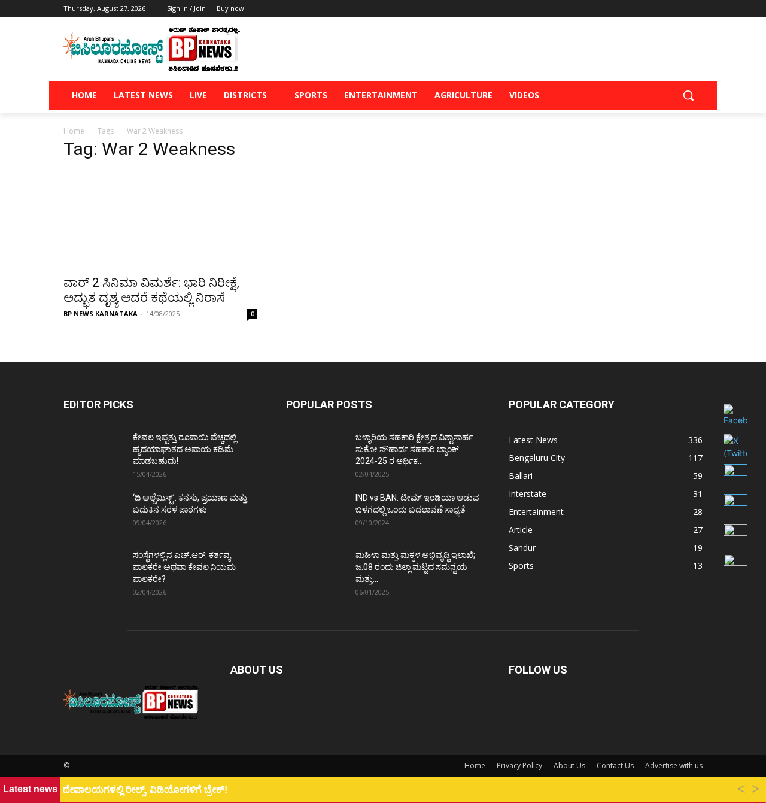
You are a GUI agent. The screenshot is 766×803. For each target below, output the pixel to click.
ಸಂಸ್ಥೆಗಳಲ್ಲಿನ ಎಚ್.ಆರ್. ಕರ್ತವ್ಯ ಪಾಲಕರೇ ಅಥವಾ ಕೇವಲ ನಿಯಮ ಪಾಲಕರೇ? (184, 567)
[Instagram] (646, 9)
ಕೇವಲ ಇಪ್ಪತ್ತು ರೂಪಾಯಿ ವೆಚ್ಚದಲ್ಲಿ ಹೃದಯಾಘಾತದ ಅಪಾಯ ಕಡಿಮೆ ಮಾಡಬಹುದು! (184, 449)
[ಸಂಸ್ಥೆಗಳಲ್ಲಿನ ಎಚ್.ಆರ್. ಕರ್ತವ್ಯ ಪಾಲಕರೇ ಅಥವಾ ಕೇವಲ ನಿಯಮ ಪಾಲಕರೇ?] (93, 570)
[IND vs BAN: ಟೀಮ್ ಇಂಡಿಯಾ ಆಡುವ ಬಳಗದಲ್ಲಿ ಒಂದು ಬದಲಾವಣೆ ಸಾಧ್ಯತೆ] (316, 513)
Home (73, 131)
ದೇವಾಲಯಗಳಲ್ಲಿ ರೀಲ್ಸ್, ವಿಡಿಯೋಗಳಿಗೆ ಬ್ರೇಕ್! (145, 789)
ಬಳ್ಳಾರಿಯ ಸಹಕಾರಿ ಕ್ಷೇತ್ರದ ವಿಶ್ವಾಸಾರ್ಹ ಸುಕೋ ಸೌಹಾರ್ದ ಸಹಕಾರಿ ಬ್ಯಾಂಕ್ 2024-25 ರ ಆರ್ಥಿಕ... (414, 449)
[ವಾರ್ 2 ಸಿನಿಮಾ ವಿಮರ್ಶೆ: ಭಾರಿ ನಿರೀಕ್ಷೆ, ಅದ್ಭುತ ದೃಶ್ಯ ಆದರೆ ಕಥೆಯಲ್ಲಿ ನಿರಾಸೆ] (160, 220)
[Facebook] (629, 9)
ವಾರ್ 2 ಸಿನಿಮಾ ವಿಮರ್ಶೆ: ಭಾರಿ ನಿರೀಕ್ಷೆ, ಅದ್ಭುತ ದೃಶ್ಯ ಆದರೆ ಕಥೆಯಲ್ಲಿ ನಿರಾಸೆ (151, 290)
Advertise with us (674, 765)
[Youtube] (696, 9)
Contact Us (615, 765)
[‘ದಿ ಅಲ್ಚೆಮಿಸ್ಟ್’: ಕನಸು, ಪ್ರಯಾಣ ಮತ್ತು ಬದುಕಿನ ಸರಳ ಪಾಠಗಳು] (93, 513)
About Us (569, 765)
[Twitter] (663, 9)
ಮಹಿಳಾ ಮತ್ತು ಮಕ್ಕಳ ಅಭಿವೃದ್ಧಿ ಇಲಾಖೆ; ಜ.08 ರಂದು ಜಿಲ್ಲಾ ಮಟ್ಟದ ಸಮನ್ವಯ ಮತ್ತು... (415, 567)
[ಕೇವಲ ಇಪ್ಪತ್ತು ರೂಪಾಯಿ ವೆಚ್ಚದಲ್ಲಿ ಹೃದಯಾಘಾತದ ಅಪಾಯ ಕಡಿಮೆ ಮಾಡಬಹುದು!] (93, 452)
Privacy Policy (519, 765)
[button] (688, 95)
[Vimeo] (679, 9)
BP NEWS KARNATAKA (100, 313)
